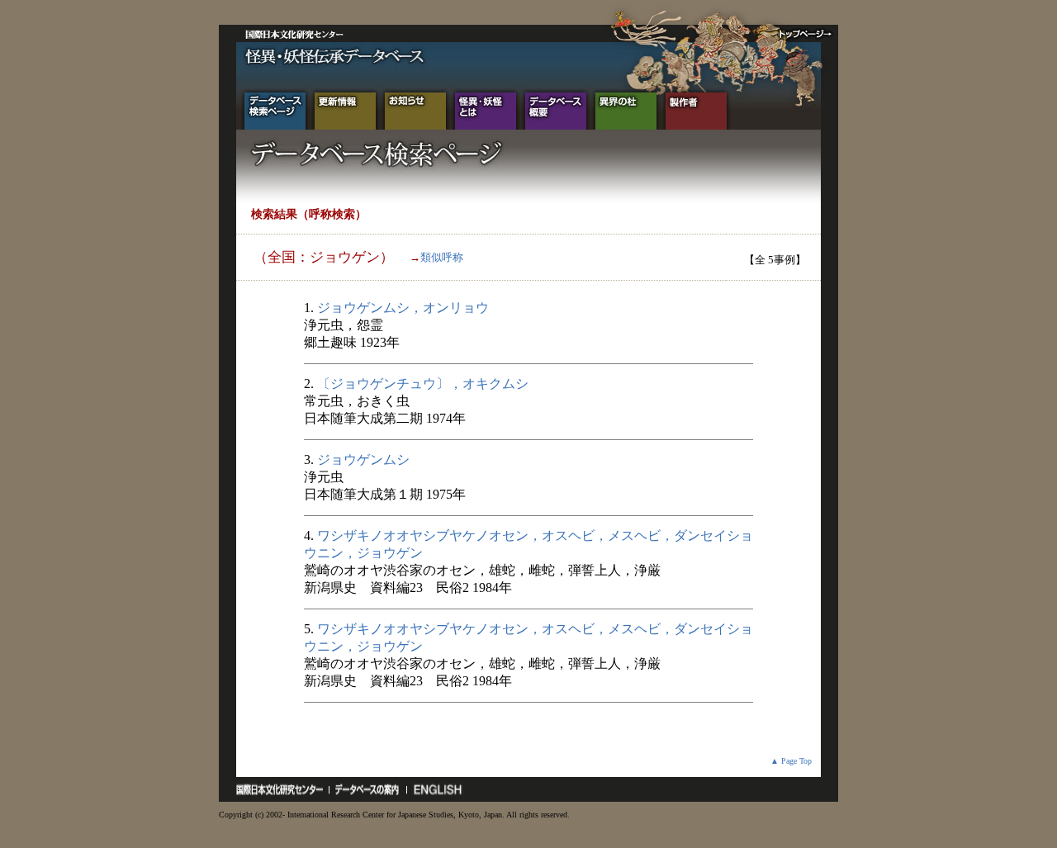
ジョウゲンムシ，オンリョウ (403, 308)
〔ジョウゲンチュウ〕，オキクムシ (422, 384)
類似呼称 (441, 257)
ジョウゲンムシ (363, 459)
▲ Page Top (791, 760)
